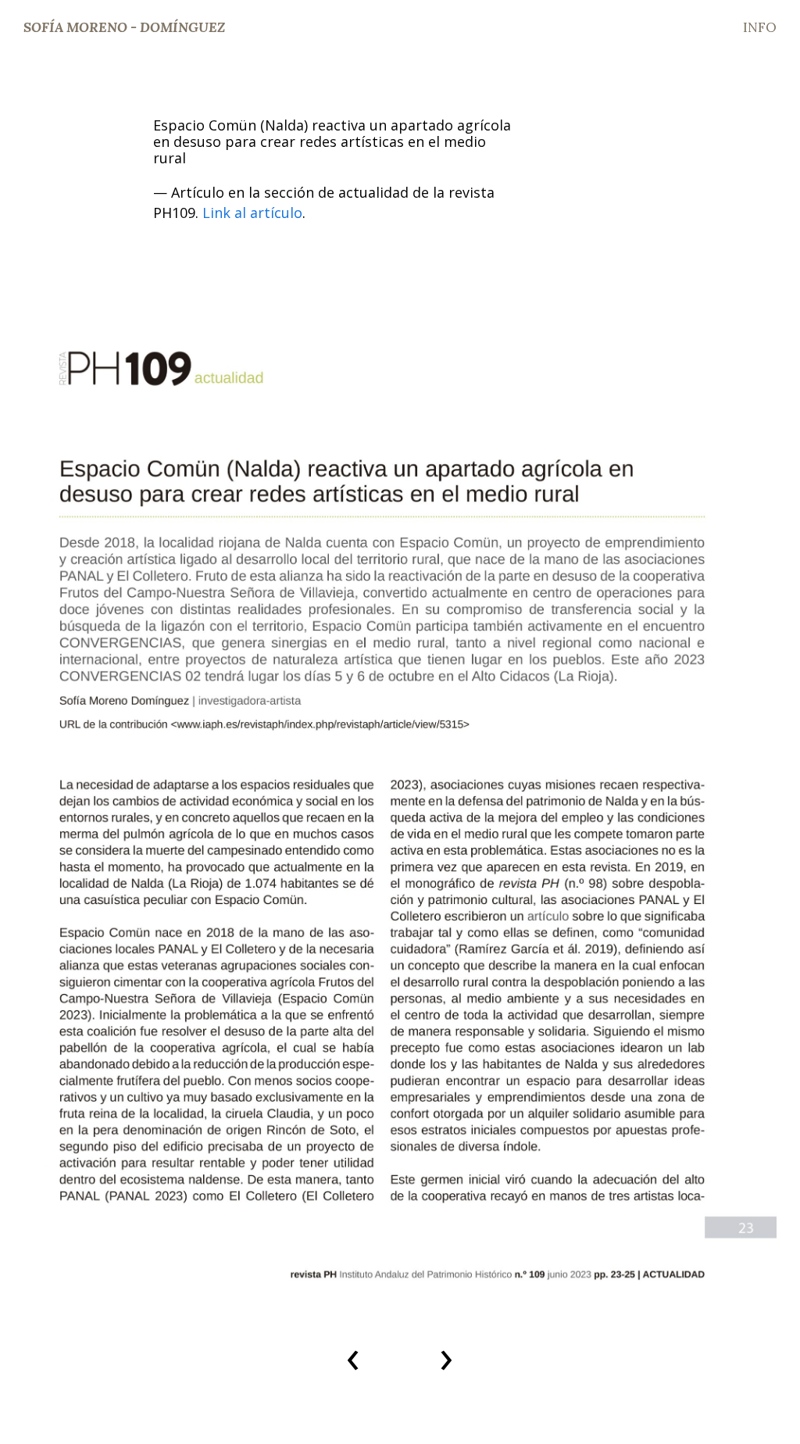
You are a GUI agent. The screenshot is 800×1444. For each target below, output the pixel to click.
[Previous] (52, 804)
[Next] (747, 804)
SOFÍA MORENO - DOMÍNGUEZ (124, 27)
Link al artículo (250, 212)
